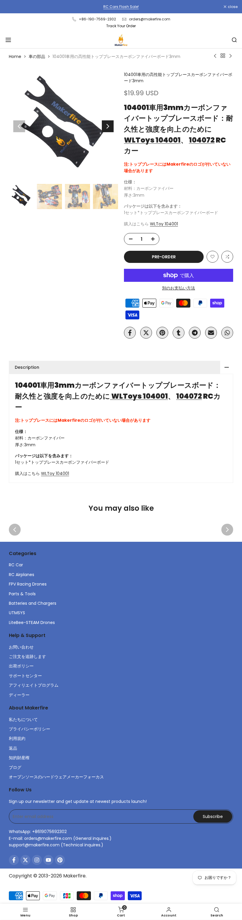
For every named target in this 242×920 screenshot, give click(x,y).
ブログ (15, 767)
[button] (212, 257)
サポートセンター (25, 676)
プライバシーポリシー (29, 729)
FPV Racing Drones (28, 584)
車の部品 (37, 56)
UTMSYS (17, 613)
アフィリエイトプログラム (33, 685)
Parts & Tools (22, 594)
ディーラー (19, 695)
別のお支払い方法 (178, 288)
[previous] (19, 126)
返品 (13, 748)
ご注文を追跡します (27, 656)
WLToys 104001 (152, 140)
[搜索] (234, 40)
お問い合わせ (21, 647)
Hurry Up (197, 6)
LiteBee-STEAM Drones (32, 622)
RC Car (16, 565)
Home (15, 56)
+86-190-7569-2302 (97, 19)
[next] (108, 126)
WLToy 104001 (164, 224)
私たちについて (23, 719)
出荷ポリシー (21, 666)
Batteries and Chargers (32, 603)
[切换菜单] (8, 40)
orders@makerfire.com (149, 19)
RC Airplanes (21, 575)
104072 (202, 140)
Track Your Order (121, 25)
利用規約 (17, 738)
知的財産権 (19, 758)
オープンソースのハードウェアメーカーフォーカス (56, 777)
